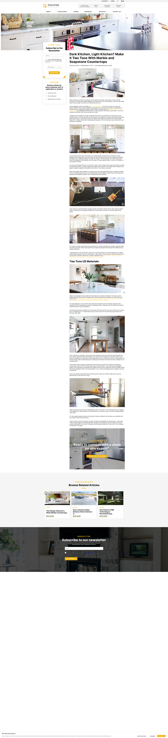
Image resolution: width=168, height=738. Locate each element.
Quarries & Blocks (118, 6)
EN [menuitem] (123, 1)
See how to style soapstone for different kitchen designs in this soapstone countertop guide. (95, 256)
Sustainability (105, 1)
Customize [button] (152, 736)
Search (118, 1)
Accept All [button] (161, 736)
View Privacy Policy (141, 736)
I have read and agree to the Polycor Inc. (53, 61)
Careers (112, 1)
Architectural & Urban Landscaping (84, 6)
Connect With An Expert (97, 456)
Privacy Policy (58, 61)
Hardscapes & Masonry (107, 6)
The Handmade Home (96, 106)
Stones (76, 11)
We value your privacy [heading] (8, 733)
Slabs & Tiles (96, 6)
